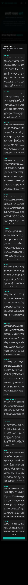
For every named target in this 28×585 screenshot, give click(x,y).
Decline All (14, 534)
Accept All (14, 538)
